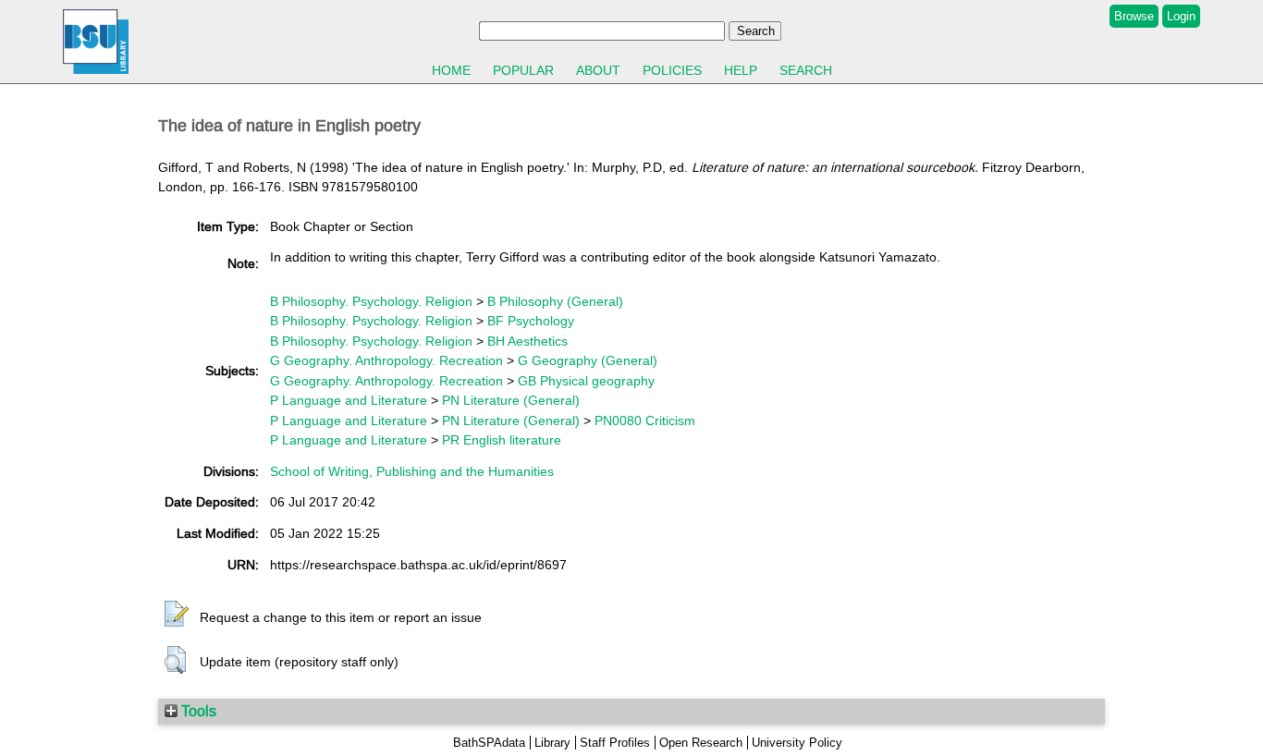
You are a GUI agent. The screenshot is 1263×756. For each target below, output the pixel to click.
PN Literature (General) (511, 400)
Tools (197, 710)
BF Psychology (530, 320)
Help (740, 70)
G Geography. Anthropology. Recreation (386, 360)
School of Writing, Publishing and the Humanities (412, 471)
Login (1181, 16)
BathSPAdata (489, 743)
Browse (1134, 16)
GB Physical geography (586, 380)
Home (451, 70)
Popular (523, 70)
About (598, 70)
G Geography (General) (587, 360)
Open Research (700, 743)
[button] (177, 614)
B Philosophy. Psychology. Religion (371, 301)
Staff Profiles (615, 743)
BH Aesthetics (527, 341)
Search (805, 70)
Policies (672, 70)
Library (552, 743)
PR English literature (501, 440)
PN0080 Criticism (645, 420)
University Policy (797, 743)
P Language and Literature (348, 400)
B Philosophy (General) (555, 301)
